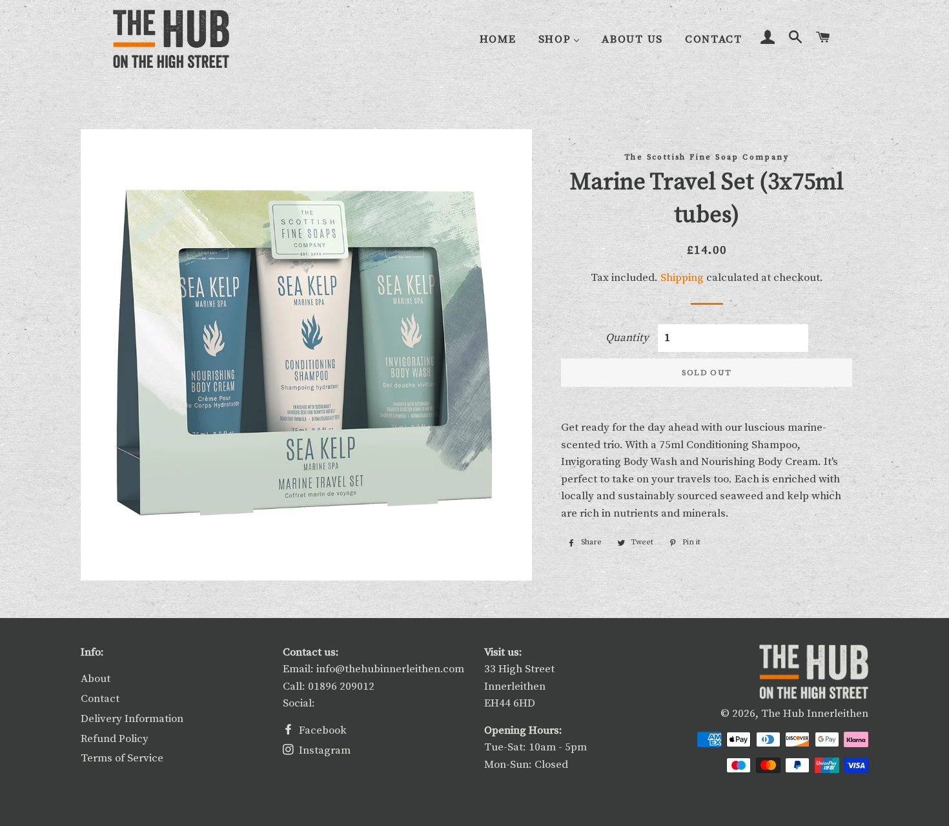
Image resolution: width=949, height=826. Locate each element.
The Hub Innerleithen (814, 714)
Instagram (323, 750)
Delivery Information (132, 719)
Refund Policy (114, 739)
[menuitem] (498, 39)
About (95, 679)
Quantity (627, 338)
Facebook (321, 730)
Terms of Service (122, 758)
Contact (100, 699)
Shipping (682, 278)
